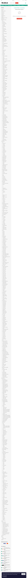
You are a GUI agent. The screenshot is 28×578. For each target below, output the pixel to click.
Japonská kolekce (5, 205)
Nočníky (3, 112)
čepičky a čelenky (4, 134)
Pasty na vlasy (4, 268)
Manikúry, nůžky (4, 364)
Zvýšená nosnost (5, 412)
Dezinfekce (4, 320)
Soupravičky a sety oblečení (6, 122)
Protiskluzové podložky (5, 483)
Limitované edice (4, 204)
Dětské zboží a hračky (3, 19)
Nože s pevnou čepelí (4, 346)
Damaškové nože (4, 359)
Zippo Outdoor (4, 214)
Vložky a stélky (4, 398)
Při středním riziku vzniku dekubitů (6, 416)
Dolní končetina (4, 461)
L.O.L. (3, 49)
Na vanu (3, 495)
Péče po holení (4, 251)
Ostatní (3, 507)
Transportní (4, 457)
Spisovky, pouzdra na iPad (5, 183)
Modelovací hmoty (4, 36)
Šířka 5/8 (3, 233)
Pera (2, 142)
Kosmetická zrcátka (5, 298)
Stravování (4, 509)
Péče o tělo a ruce (4, 300)
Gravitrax (3, 44)
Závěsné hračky (4, 66)
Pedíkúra (4, 395)
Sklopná (4, 499)
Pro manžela (4, 217)
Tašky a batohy (4, 82)
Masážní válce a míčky (5, 502)
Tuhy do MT (3, 176)
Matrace (3, 405)
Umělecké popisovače (5, 164)
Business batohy (4, 372)
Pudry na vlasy (4, 274)
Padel (2, 537)
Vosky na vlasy (4, 271)
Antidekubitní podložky (5, 401)
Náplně (3, 175)
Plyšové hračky (4, 26)
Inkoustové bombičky (4, 173)
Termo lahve (4, 94)
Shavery (3, 328)
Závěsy (3, 445)
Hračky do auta (4, 85)
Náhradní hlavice (4, 283)
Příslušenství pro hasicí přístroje (5, 532)
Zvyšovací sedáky (5, 447)
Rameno (4, 468)
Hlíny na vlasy (4, 272)
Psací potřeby (3, 141)
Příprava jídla (4, 92)
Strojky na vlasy (4, 277)
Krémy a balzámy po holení (5, 253)
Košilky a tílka (4, 123)
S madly (3, 491)
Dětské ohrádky (4, 118)
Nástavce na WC (4, 489)
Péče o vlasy (3, 265)
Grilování (3, 366)
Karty (3, 42)
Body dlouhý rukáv (5, 124)
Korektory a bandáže (5, 394)
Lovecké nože (4, 347)
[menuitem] (2, 5)
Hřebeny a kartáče (5, 278)
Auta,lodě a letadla (4, 45)
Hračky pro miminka (4, 65)
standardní (4, 488)
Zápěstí (3, 466)
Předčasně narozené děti (5, 121)
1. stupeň (4, 370)
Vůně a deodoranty (4, 285)
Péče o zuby (3, 314)
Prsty (3, 467)
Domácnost (2, 18)
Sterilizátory (4, 90)
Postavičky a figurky (4, 33)
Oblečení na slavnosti (5, 137)
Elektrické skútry (4, 449)
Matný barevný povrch (5, 208)
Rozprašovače (4, 325)
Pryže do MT (3, 177)
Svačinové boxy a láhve (4, 377)
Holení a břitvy (4, 362)
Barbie (3, 34)
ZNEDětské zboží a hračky (4, 17)
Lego (2, 20)
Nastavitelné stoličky (5, 440)
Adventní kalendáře (4, 40)
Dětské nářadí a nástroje (5, 46)
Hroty (3, 174)
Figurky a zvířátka (4, 39)
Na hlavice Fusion (4, 228)
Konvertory (3, 172)
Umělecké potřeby (4, 160)
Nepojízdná (4, 437)
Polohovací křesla (4, 442)
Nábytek (3, 96)
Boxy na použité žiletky (5, 284)
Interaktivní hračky (4, 31)
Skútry (3, 450)
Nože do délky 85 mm (5, 351)
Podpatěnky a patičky (5, 396)
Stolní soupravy (4, 167)
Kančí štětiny (4, 237)
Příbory (3, 363)
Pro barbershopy (4, 319)
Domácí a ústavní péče (4, 439)
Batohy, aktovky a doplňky (5, 367)
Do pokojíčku (3, 95)
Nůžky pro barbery (5, 323)
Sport (2, 536)
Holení (3, 215)
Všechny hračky (4, 22)
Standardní (4, 456)
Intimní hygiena (4, 304)
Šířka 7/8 (3, 235)
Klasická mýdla (4, 303)
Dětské (3, 424)
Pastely (3, 163)
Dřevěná (3, 517)
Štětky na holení (4, 236)
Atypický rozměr (5, 407)
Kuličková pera (4, 143)
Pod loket (4, 402)
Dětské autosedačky (5, 83)
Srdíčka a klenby (4, 397)
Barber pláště (4, 322)
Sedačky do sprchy (5, 497)
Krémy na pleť (4, 308)
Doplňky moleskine (4, 375)
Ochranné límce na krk (5, 321)
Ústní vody (4, 316)
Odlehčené (4, 454)
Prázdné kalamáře (4, 179)
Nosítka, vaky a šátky (5, 86)
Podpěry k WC (4, 486)
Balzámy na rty (4, 310)
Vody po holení (4, 252)
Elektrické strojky (4, 229)
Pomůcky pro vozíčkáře (5, 510)
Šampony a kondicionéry (5, 266)
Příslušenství (4, 451)
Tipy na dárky (3, 216)
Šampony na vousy (5, 260)
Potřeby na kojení (4, 89)
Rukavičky (4, 135)
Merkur (3, 48)
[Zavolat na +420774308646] (2, 0)
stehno (3, 464)
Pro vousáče (4, 219)
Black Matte (4, 207)
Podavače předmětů (5, 508)
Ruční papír (3, 182)
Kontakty (13, 0)
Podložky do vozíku (5, 414)
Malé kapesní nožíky (5, 345)
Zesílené (4, 458)
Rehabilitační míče (5, 503)
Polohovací (4, 455)
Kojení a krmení (4, 87)
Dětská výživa (4, 93)
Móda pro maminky (4, 140)
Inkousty (3, 171)
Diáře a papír (3, 181)
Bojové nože (4, 348)
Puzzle (3, 47)
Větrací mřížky (4, 534)
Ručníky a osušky (4, 297)
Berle (3, 423)
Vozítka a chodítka (5, 84)
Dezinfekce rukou (4, 301)
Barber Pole (4, 326)
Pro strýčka (4, 223)
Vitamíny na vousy (4, 259)
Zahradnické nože (4, 356)
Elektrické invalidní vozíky (5, 448)
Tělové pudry (4, 307)
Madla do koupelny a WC (5, 485)
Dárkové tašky (4, 178)
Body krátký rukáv (5, 125)
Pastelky (3, 162)
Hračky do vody (4, 71)
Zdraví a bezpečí (4, 115)
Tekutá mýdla (4, 305)
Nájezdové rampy (4, 512)
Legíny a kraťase (4, 133)
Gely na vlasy (4, 270)
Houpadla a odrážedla (5, 76)
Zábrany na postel (5, 119)
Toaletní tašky (4, 318)
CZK (22, 0)
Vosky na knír (4, 261)
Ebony (3, 209)
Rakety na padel (4, 538)
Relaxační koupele (5, 312)
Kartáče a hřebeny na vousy (6, 262)
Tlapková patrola (4, 29)
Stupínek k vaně (4, 484)
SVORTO (3, 393)
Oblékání (4, 506)
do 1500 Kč (4, 145)
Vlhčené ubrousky (4, 311)
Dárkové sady (4, 264)
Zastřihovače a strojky (5, 327)
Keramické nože (4, 360)
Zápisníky (3, 184)
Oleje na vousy (4, 257)
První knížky (4, 74)
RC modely (3, 21)
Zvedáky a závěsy (5, 444)
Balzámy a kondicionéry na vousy (6, 256)
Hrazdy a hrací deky (5, 72)
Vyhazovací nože (4, 344)
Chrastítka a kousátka (5, 69)
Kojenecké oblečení (4, 120)
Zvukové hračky (4, 70)
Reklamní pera (4, 159)
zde (16, 574)
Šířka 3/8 (3, 231)
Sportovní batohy (4, 373)
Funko (3, 27)
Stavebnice (4, 77)
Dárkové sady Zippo (4, 213)
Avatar (3, 32)
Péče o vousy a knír (4, 255)
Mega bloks (3, 25)
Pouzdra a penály (4, 376)
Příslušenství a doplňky (4, 210)
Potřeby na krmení (5, 88)
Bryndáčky (4, 136)
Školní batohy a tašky (4, 369)
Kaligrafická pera (4, 165)
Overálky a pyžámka (5, 127)
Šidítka (3, 91)
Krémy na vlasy (4, 269)
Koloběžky (3, 51)
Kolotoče (4, 68)
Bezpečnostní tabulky (4, 531)
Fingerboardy (3, 38)
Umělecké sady (4, 161)
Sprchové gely (4, 302)
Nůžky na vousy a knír (5, 263)
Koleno (3, 463)
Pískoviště (4, 24)
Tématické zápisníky (5, 189)
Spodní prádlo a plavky (5, 132)
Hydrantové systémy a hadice (5, 533)
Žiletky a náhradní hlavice (5, 281)
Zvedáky (4, 446)
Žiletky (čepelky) (4, 282)
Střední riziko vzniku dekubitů (6, 410)
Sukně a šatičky (4, 130)
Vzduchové (4, 413)
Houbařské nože (4, 355)
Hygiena (3, 505)
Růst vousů (4, 258)
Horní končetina (4, 465)
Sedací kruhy (4, 404)
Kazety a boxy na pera (4, 180)
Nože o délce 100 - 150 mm (5, 353)
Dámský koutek (4, 331)
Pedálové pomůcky (5, 441)
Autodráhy (3, 37)
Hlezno (3, 462)
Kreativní (4, 79)
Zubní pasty (4, 315)
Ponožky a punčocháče (5, 131)
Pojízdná (3, 438)
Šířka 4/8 (3, 232)
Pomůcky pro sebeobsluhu (5, 504)
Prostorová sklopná (5, 487)
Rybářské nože (4, 349)
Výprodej (2, 535)
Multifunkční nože (4, 350)
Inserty (3, 211)
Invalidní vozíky (4, 453)
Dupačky (3, 126)
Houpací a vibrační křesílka (6, 97)
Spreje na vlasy (4, 273)
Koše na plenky (4, 114)
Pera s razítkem (4, 168)
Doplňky (3, 511)
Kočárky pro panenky (5, 78)
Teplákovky (4, 129)
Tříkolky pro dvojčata (5, 64)
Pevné (3, 498)
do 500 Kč (4, 144)
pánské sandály (4, 391)
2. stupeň (4, 371)
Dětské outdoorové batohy (5, 374)
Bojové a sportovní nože (5, 343)
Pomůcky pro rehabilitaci (5, 500)
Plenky (3, 113)
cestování (3, 81)
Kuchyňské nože (4, 358)
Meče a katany (4, 365)
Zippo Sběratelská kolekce (5, 203)
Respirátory (3, 513)
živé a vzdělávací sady (4, 43)
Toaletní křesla (4, 514)
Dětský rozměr (4, 408)
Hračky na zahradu (4, 23)
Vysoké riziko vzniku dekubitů (6, 411)
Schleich (3, 35)
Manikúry (4, 299)
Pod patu (4, 403)
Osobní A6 (4, 191)
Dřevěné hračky (4, 50)
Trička (3, 128)
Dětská (3, 515)
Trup (3, 471)
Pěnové (3, 406)
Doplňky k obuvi (4, 392)
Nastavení (4, 576)
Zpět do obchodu (19, 18)
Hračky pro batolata (5, 67)
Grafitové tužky (4, 158)
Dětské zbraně (4, 28)
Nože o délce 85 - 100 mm (5, 352)
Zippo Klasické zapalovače (5, 206)
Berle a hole (3, 422)
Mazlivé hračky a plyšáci (5, 75)
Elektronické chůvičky (5, 116)
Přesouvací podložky (5, 419)
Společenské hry (4, 41)
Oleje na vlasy (4, 276)
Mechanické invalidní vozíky (5, 452)
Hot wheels (3, 30)
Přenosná (4, 490)
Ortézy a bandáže (4, 460)
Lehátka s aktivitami (5, 80)
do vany (3, 494)
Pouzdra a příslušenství (5, 357)
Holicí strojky (3, 224)
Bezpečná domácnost (5, 117)
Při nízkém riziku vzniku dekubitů (6, 415)
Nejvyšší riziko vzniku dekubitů (6, 409)
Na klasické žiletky (5, 225)
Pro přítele (4, 220)
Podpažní (4, 425)
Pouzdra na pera (4, 166)
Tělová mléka (4, 306)
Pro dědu (4, 222)
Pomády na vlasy (4, 267)
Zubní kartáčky (4, 317)
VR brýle (2, 539)
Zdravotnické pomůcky (4, 399)
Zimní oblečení (4, 139)
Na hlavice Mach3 (4, 227)
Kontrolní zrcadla (4, 330)
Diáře (3, 190)
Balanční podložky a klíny (5, 501)
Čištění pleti (4, 309)
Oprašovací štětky (5, 324)
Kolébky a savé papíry (4, 170)
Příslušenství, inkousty (4, 169)
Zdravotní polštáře (5, 420)
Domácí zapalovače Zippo (5, 212)
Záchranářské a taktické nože (6, 354)
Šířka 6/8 (3, 234)
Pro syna (3, 218)
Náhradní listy (4, 188)
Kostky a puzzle (4, 73)
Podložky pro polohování (5, 418)
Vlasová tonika (4, 275)
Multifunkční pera (4, 157)
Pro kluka (4, 221)
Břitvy (3, 230)
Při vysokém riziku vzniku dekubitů (6, 417)
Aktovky (3, 368)
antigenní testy (4, 421)
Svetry (3, 138)
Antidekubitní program (4, 400)
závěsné (4, 496)
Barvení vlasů (4, 279)
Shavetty (4, 226)
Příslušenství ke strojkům (5, 329)
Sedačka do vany (4, 493)
